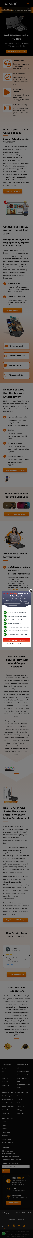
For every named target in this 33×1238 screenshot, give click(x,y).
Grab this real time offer (16, 640)
